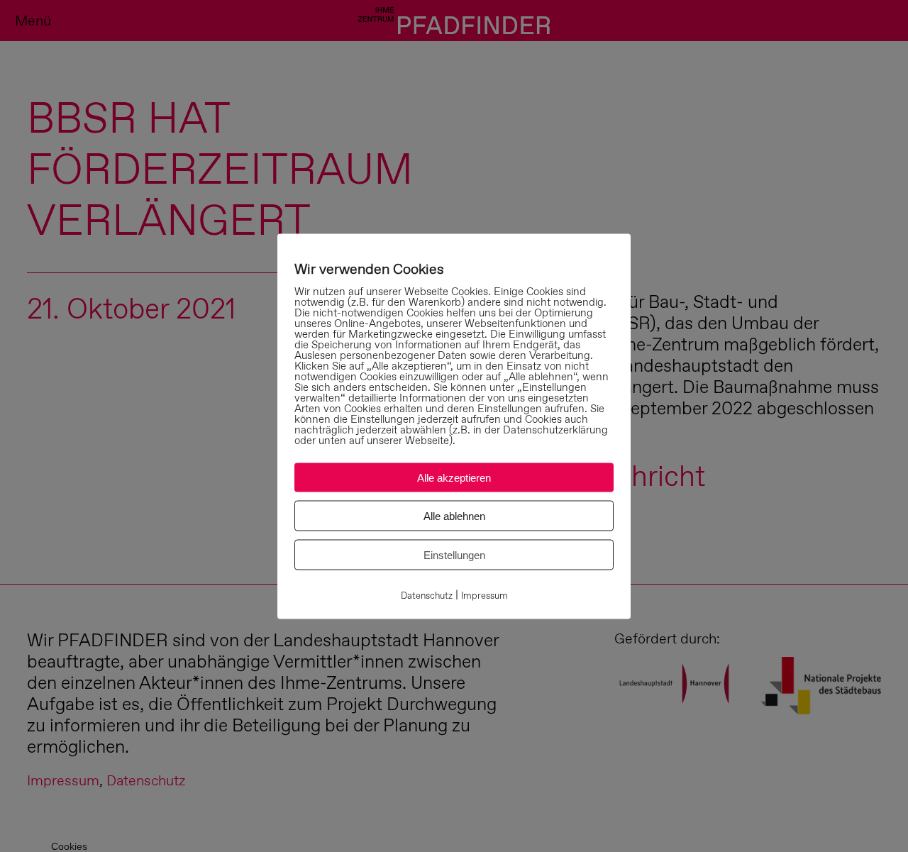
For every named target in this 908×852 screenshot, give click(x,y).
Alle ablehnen (454, 515)
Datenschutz (427, 595)
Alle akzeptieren (454, 477)
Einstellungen (454, 554)
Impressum (484, 595)
